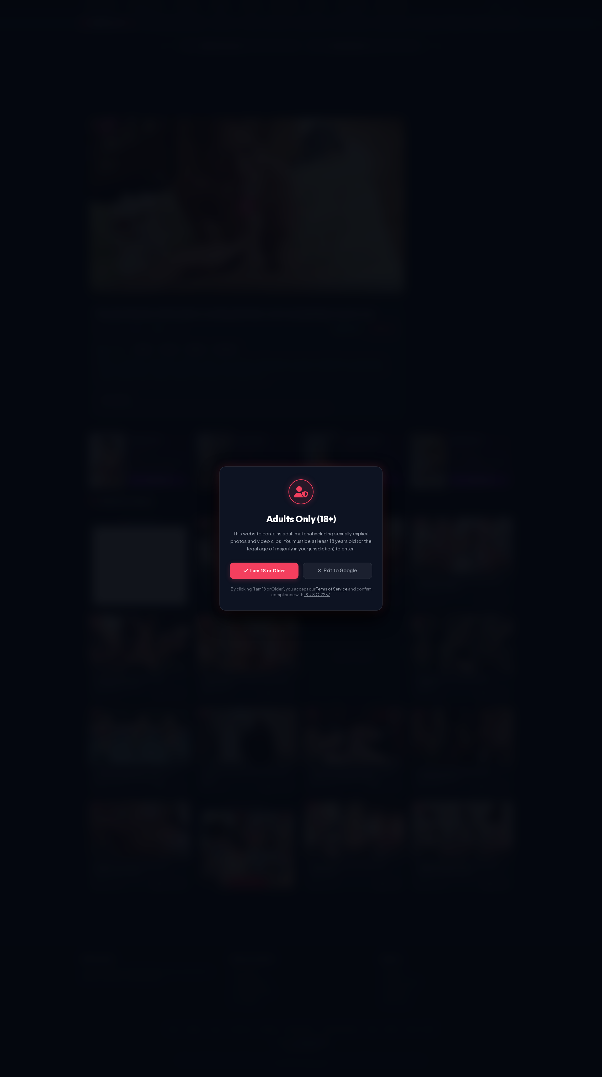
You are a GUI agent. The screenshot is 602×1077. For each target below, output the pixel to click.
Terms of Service (331, 588)
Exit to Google (340, 570)
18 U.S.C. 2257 (317, 594)
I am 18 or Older (267, 570)
